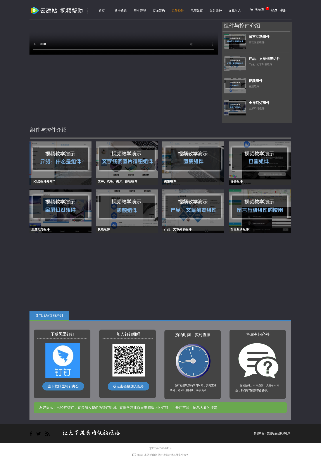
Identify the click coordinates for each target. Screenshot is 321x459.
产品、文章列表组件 (264, 58)
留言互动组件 (259, 36)
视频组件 (256, 81)
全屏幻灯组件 (259, 103)
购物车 (259, 9)
